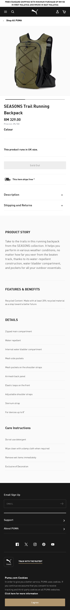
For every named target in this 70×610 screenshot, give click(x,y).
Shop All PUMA (14, 20)
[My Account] (57, 12)
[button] (6, 11)
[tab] (15, 99)
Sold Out (35, 165)
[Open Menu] (6, 11)
